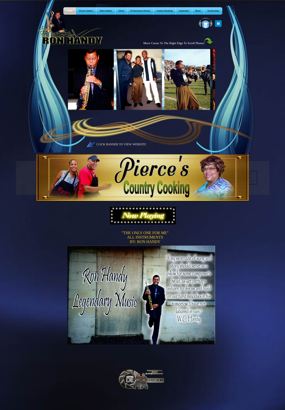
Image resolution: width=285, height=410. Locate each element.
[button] (91, 79)
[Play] (218, 23)
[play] (262, 198)
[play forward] (211, 79)
